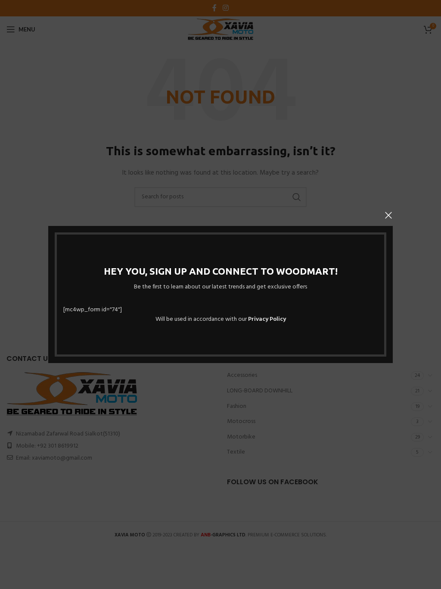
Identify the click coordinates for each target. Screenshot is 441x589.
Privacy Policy (267, 319)
